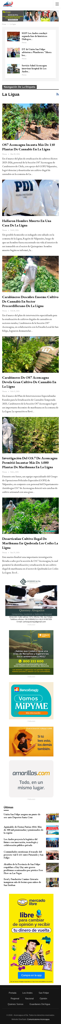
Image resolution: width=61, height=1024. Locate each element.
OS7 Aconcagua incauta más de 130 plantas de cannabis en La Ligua (28, 146)
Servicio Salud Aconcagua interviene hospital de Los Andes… (34, 68)
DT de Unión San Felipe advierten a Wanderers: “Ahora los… (36, 52)
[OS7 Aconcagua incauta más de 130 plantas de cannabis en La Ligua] (30, 122)
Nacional (29, 998)
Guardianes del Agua (39, 1004)
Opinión (43, 998)
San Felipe (44, 993)
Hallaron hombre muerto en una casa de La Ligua (26, 223)
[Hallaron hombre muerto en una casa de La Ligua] (30, 198)
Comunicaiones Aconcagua (38, 1019)
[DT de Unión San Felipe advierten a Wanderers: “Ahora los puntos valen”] (13, 52)
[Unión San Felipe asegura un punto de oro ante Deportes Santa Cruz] (52, 817)
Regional (15, 998)
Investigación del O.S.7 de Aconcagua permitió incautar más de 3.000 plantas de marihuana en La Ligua (29, 462)
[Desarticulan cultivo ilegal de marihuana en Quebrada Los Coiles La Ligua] (30, 516)
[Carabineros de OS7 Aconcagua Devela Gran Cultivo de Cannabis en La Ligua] (30, 354)
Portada (12, 993)
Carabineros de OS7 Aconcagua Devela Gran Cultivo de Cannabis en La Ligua (29, 382)
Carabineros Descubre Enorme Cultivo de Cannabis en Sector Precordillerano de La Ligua (30, 301)
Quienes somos (15, 1004)
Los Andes (27, 993)
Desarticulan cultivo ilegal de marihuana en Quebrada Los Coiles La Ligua (30, 543)
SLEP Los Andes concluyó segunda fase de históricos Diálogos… (34, 36)
